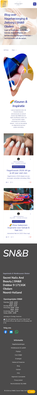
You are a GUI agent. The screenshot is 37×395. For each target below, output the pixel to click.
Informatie (18, 340)
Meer (13, 50)
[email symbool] (11, 332)
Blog (18, 366)
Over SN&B (18, 355)
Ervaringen (18, 359)
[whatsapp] (17, 332)
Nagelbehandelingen (18, 344)
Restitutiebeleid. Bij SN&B (18, 384)
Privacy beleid (18, 380)
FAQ (18, 373)
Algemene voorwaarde (18, 377)
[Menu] (34, 4)
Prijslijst (18, 351)
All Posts (6, 50)
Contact (18, 369)
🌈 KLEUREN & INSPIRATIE (18, 166)
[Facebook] (5, 332)
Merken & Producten (18, 362)
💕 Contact (31, 391)
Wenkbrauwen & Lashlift (18, 348)
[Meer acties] (31, 159)
